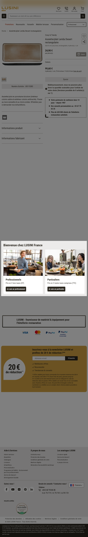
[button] (23, 272)
